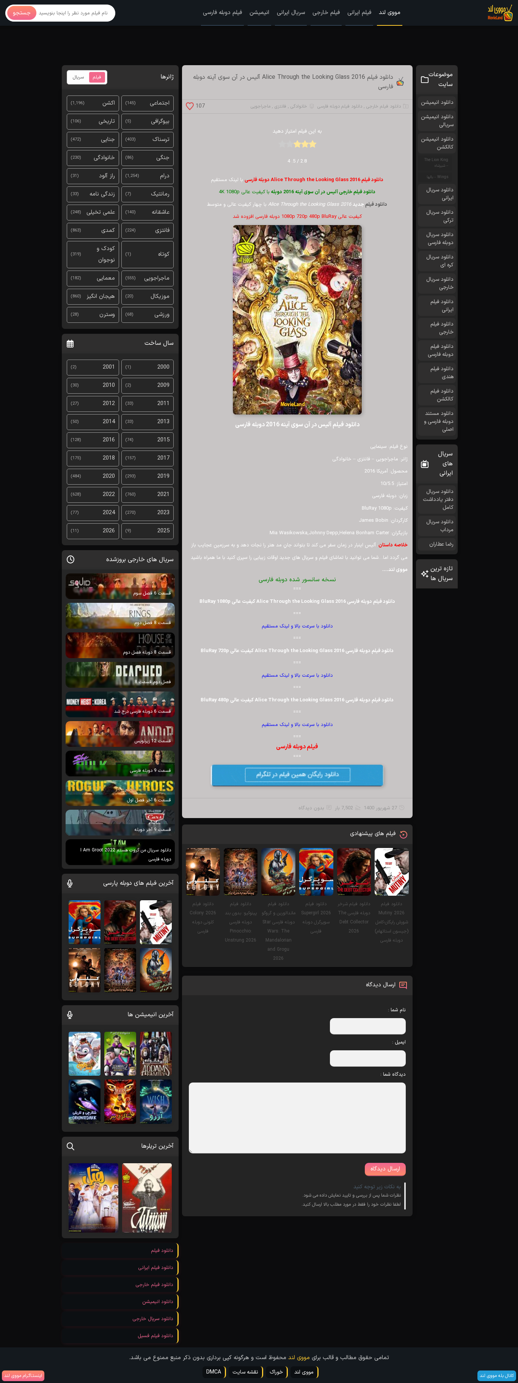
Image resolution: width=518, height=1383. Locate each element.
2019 (163, 476)
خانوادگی (298, 106)
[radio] (312, 146)
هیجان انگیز (100, 296)
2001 (109, 367)
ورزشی (162, 314)
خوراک (276, 1372)
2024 (109, 512)
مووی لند (389, 12)
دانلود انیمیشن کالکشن (437, 143)
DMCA (213, 1372)
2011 (163, 403)
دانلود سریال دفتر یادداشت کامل (438, 500)
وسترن (107, 314)
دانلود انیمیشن (437, 102)
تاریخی (107, 121)
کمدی (108, 230)
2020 (109, 476)
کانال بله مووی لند (497, 1375)
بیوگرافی (160, 121)
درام (165, 176)
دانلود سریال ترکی (440, 216)
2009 (163, 385)
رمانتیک (160, 194)
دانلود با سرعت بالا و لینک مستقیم (297, 626)
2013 (163, 422)
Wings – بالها (437, 177)
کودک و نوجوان (106, 254)
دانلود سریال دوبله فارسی (440, 239)
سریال (78, 77)
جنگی (163, 157)
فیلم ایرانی (359, 12)
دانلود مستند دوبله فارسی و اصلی (439, 421)
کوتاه (164, 254)
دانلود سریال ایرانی (440, 194)
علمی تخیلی (100, 212)
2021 (163, 494)
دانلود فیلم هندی (442, 373)
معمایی (106, 278)
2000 (163, 367)
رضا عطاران (441, 544)
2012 (109, 403)
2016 (109, 440)
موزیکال (160, 296)
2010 (109, 385)
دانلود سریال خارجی (440, 283)
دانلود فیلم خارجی (383, 106)
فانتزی (280, 106)
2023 (163, 512)
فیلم (97, 77)
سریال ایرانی (291, 12)
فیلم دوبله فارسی (222, 12)
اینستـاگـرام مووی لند (23, 1375)
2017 (163, 458)
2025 (163, 531)
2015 (163, 440)
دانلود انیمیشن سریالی (437, 121)
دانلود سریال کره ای (440, 261)
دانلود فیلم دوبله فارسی (339, 106)
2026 (109, 531)
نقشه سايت (245, 1372)
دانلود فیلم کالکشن (442, 395)
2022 (109, 494)
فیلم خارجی (326, 12)
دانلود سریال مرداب (440, 526)
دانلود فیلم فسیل (155, 1336)
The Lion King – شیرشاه (436, 163)
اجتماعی (160, 103)
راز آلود (107, 176)
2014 (109, 422)
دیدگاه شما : (393, 1074)
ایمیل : (399, 1042)
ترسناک (161, 139)
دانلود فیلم (376, 204)
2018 (109, 458)
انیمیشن (259, 12)
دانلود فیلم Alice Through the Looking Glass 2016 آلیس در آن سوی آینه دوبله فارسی (293, 82)
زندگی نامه (102, 194)
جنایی (108, 139)
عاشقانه (161, 212)
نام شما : (397, 1010)
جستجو (22, 13)
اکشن (108, 103)
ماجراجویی (260, 106)
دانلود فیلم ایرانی (442, 306)
